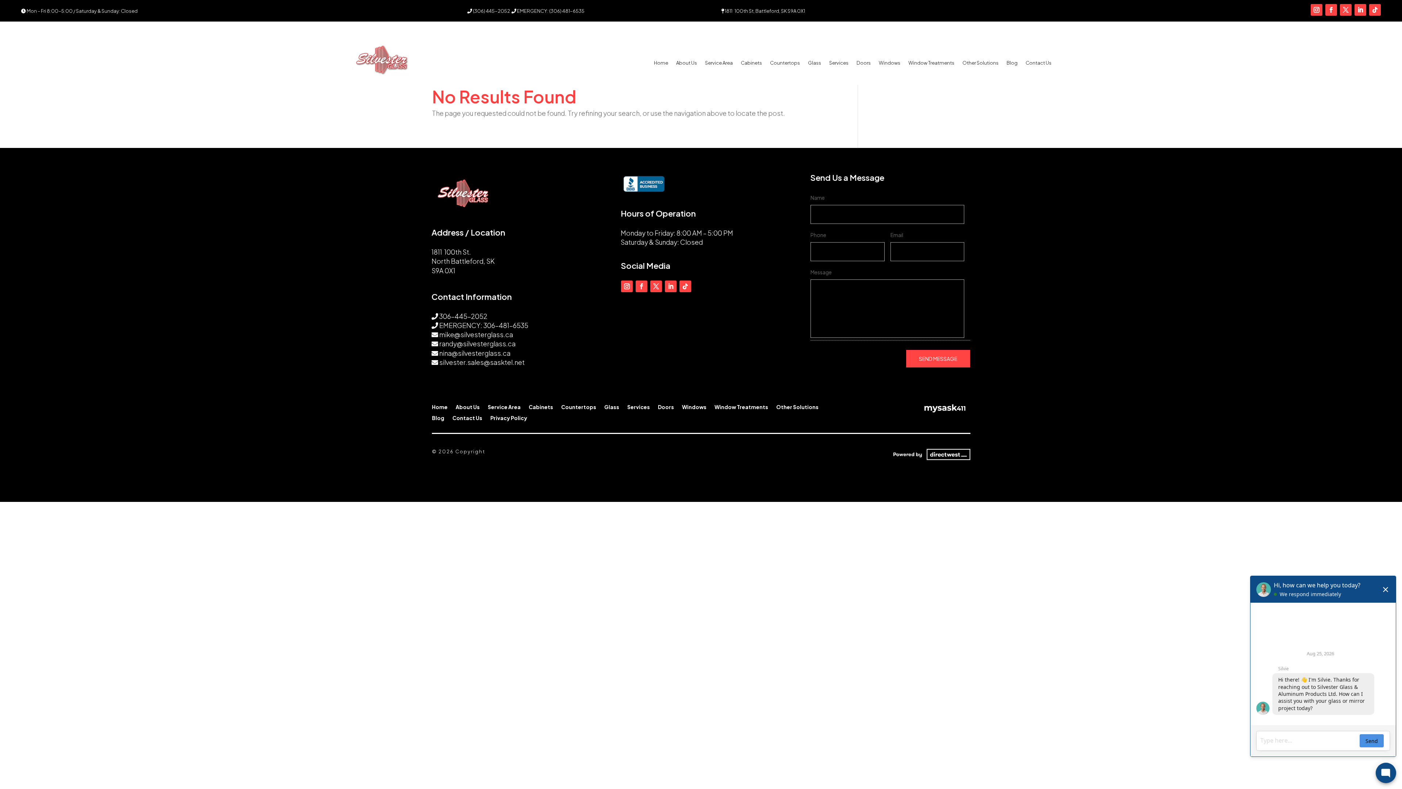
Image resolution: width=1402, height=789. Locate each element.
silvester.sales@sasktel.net (482, 362)
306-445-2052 (463, 316)
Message (821, 272)
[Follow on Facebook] (1331, 10)
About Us (686, 63)
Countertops (785, 63)
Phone (818, 235)
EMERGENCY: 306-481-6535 (483, 325)
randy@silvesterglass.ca (477, 343)
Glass (814, 63)
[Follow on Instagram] (1316, 10)
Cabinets (751, 63)
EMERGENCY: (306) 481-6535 (550, 11)
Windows (889, 63)
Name (818, 197)
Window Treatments (931, 63)
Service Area (719, 63)
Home (661, 63)
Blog (1012, 63)
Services (839, 63)
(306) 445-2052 (491, 11)
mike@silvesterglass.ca (476, 334)
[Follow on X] (1346, 10)
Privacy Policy (508, 418)
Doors (864, 63)
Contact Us (1039, 63)
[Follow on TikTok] (1375, 10)
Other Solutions (980, 63)
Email (896, 235)
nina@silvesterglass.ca (474, 353)
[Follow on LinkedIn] (1360, 10)
